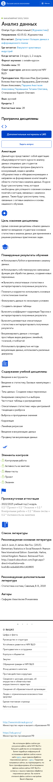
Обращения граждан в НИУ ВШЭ (18, 664)
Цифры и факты (10, 634)
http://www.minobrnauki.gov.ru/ (18, 722)
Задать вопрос (26, 144)
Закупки (6, 659)
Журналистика (40, 30)
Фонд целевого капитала (15, 669)
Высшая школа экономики (18, 3)
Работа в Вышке (10, 706)
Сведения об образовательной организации (24, 689)
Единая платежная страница (16, 701)
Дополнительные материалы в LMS (26, 134)
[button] (17, 624)
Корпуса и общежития (13, 654)
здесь (19, 757)
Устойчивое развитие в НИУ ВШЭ (19, 644)
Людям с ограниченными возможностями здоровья (23, 695)
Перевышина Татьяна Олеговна (31, 89)
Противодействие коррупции (17, 673)
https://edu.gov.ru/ (12, 732)
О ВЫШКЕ (8, 629)
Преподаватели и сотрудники (17, 649)
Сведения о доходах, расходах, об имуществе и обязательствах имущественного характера (20, 681)
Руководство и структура (15, 639)
